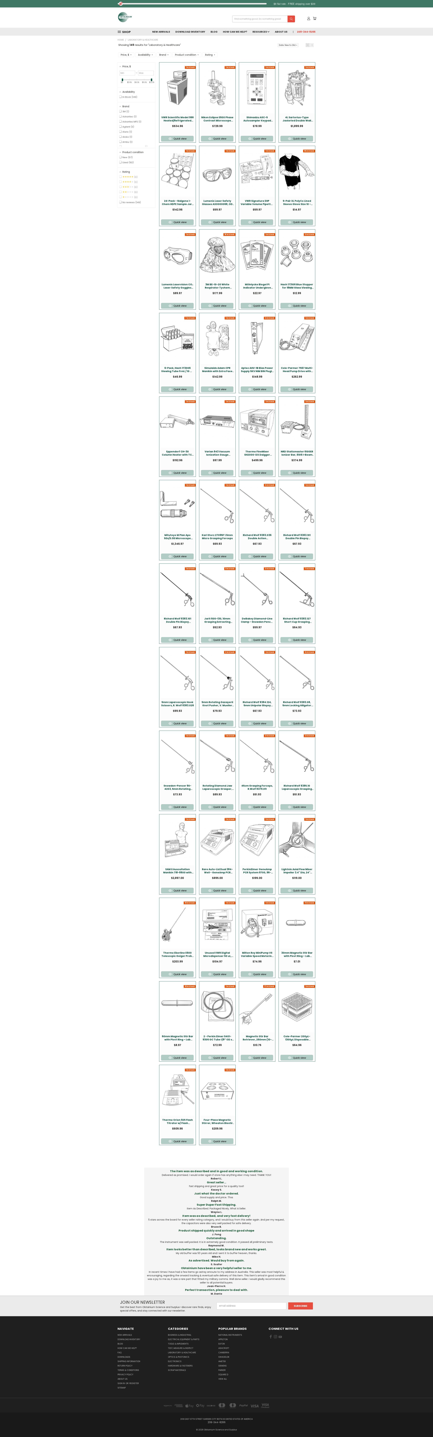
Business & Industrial (179, 1334)
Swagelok (223, 1356)
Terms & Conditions (128, 1370)
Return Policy (125, 1365)
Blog (214, 31)
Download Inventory (190, 31)
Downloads (124, 1356)
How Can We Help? (235, 31)
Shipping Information (129, 1361)
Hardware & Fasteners (180, 1365)
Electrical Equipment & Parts (183, 1339)
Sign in (121, 1383)
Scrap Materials (177, 1370)
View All (222, 1378)
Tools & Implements (178, 1343)
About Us (281, 31)
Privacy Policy (125, 1374)
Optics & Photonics (178, 1356)
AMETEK (222, 1361)
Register (134, 1383)
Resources (260, 31)
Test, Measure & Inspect (180, 1348)
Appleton (223, 1339)
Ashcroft (223, 1348)
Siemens (222, 1365)
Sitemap (122, 1387)
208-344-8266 (306, 31)
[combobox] (262, 19)
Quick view (180, 138)
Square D (223, 1374)
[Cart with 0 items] (314, 18)
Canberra (223, 1352)
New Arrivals (161, 31)
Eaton (221, 1343)
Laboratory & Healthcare (182, 1352)
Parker (222, 1370)
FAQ (119, 1352)
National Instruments (230, 1334)
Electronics (174, 1361)
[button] (307, 45)
